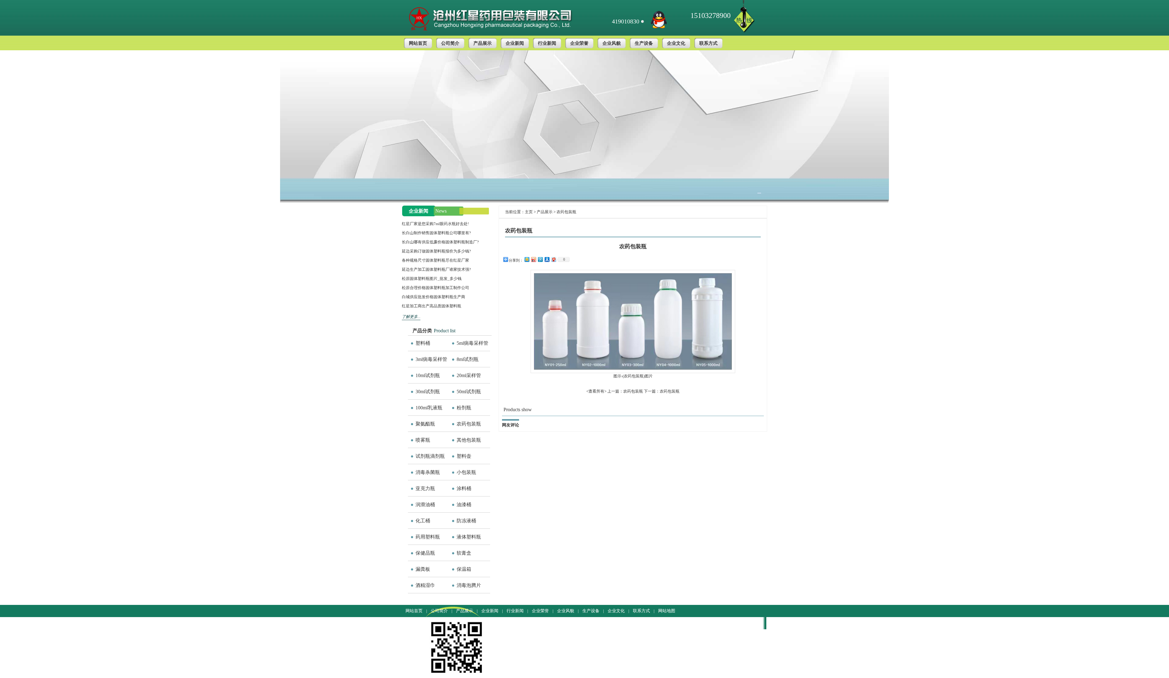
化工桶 (423, 520)
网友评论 (510, 425)
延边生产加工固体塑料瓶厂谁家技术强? (436, 269)
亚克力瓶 (425, 488)
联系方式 (708, 43)
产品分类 (422, 330)
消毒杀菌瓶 (428, 472)
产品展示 (482, 43)
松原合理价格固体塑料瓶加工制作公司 (435, 287)
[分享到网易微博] (553, 259)
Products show (518, 409)
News (441, 211)
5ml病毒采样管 (472, 343)
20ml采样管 (469, 375)
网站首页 (418, 43)
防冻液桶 (466, 520)
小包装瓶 (466, 472)
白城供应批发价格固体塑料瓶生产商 (433, 297)
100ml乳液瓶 (429, 407)
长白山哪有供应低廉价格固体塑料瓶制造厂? (440, 242)
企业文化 (676, 43)
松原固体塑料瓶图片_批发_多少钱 (432, 278)
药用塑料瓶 (428, 536)
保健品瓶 (425, 553)
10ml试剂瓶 (428, 375)
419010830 (625, 21)
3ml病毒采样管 (431, 359)
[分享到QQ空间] (526, 259)
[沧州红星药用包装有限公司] (501, 17)
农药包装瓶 (469, 423)
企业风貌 (611, 43)
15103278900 (710, 15)
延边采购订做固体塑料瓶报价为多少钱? (436, 251)
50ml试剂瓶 (469, 391)
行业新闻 (547, 43)
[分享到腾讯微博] (540, 259)
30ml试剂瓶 (428, 391)
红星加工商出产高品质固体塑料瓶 (431, 306)
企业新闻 (515, 43)
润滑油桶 (425, 504)
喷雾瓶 (423, 440)
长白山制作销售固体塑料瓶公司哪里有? (436, 233)
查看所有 (596, 391)
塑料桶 (423, 343)
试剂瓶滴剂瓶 (430, 456)
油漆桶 (464, 504)
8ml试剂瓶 (468, 359)
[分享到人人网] (546, 259)
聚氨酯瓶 (425, 423)
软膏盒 (464, 553)
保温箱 (464, 569)
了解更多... (411, 316)
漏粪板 (423, 569)
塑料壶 (464, 456)
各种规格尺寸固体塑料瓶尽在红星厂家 (435, 260)
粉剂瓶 (464, 407)
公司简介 (450, 43)
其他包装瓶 (469, 440)
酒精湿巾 (425, 585)
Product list (444, 330)
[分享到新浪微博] (533, 259)
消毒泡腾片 (469, 585)
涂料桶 (464, 488)
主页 (529, 212)
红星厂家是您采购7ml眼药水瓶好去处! (435, 223)
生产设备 (644, 43)
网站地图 (666, 611)
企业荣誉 (579, 43)
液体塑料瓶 (469, 536)
